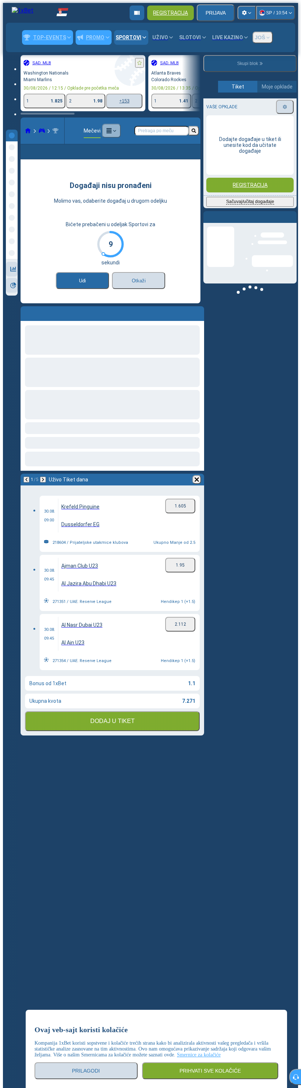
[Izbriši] (196, 323)
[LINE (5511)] (27, 130)
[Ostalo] (111, 131)
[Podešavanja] (246, 13)
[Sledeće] (45, 324)
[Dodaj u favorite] (139, 63)
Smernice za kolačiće (199, 1055)
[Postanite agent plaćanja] (137, 13)
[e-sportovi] (41, 130)
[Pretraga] (194, 130)
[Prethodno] (26, 324)
